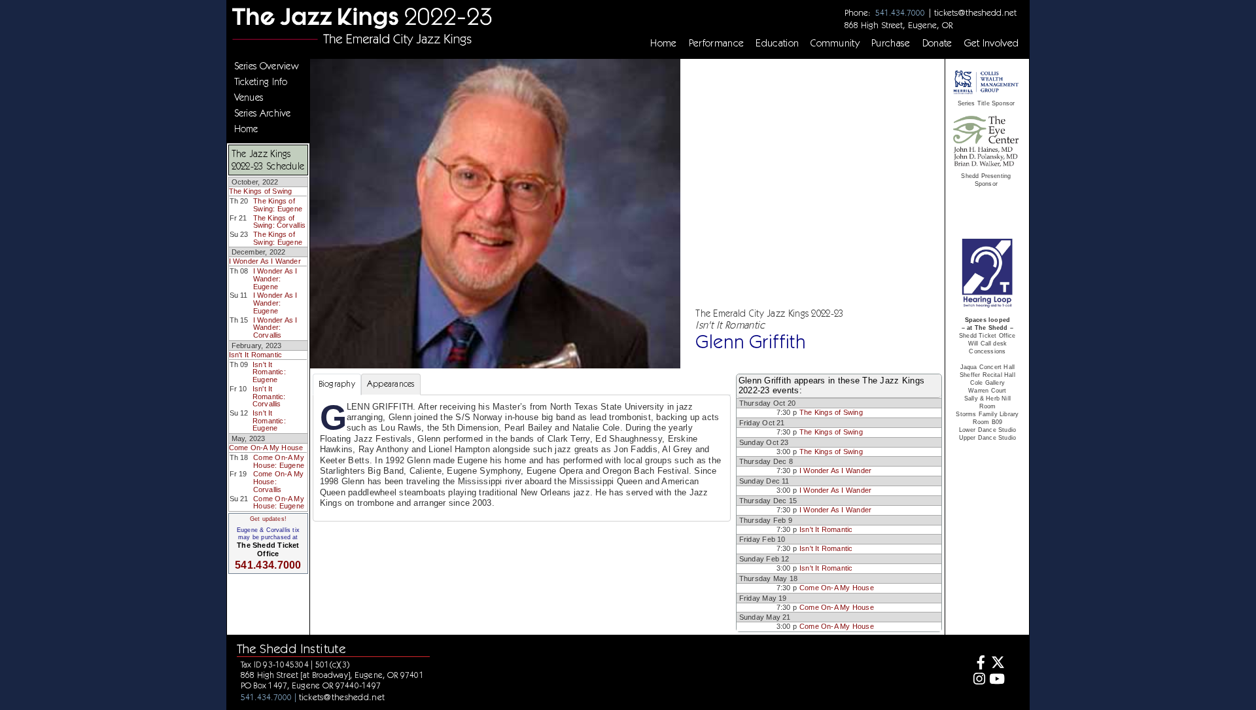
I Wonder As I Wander (265, 261)
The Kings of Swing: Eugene (277, 205)
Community (835, 43)
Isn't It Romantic (256, 355)
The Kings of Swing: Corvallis (279, 222)
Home (663, 43)
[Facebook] (977, 664)
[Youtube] (996, 680)
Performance (716, 43)
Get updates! (268, 519)
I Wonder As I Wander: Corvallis (275, 327)
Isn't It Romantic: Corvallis (269, 396)
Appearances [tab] (391, 384)
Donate (937, 43)
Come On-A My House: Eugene (278, 461)
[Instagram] (977, 680)
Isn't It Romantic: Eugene (269, 372)
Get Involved (991, 43)
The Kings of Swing (260, 191)
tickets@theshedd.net (975, 12)
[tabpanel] (521, 458)
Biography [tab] (337, 384)
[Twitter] (996, 664)
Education (777, 43)
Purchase (891, 43)
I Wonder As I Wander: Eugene (275, 278)
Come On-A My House (266, 448)
